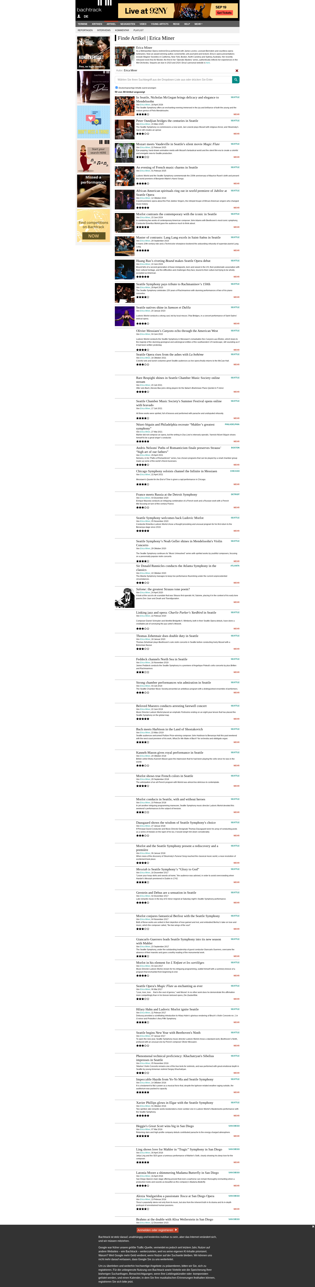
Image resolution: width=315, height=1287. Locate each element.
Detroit (235, 494)
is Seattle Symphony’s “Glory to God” (167, 869)
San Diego (234, 1126)
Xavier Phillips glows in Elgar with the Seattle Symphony (174, 1102)
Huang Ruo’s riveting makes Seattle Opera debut (173, 260)
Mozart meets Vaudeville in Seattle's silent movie (178, 144)
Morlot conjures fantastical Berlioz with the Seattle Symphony (178, 916)
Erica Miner (145, 105)
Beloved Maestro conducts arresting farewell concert (171, 706)
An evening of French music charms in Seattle (167, 167)
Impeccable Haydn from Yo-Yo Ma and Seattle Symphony (174, 1079)
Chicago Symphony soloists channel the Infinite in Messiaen (176, 471)
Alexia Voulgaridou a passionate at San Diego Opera (175, 1196)
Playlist (139, 30)
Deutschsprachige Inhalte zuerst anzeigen (137, 88)
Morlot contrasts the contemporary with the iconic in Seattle (176, 214)
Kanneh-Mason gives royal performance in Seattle (169, 752)
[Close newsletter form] (313, 1226)
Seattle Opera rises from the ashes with (170, 354)
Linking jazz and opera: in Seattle (176, 612)
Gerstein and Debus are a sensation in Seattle (166, 892)
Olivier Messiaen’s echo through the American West (177, 331)
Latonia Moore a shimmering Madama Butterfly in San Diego (177, 1172)
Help (187, 24)
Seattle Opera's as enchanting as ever (169, 986)
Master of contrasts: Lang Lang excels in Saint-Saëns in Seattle (178, 237)
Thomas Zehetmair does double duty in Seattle (167, 636)
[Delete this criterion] (237, 70)
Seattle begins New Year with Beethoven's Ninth (168, 1032)
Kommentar (122, 30)
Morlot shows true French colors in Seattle (164, 776)
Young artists (159, 24)
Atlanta (235, 566)
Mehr (198, 24)
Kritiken (97, 24)
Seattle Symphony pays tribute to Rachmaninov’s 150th (173, 284)
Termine (82, 24)
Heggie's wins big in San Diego (165, 1126)
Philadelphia (232, 424)
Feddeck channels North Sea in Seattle (161, 659)
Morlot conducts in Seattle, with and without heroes (170, 799)
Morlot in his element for (170, 962)
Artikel (111, 24)
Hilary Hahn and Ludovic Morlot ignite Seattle (167, 1009)
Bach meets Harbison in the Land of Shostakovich (169, 729)
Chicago (235, 471)
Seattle (235, 97)
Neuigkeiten (127, 24)
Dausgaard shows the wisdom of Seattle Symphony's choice (176, 822)
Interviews (104, 30)
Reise (176, 24)
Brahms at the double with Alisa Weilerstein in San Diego (174, 1219)
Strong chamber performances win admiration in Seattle (173, 682)
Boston (235, 448)
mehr (237, 114)
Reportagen (85, 30)
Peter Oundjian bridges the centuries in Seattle (167, 120)
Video (143, 24)
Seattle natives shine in (163, 307)
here (208, 63)
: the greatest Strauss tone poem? (163, 589)
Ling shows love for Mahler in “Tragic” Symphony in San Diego (179, 1149)
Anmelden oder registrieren (155, 1230)
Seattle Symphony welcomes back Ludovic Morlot (170, 518)
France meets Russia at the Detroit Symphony (166, 494)
